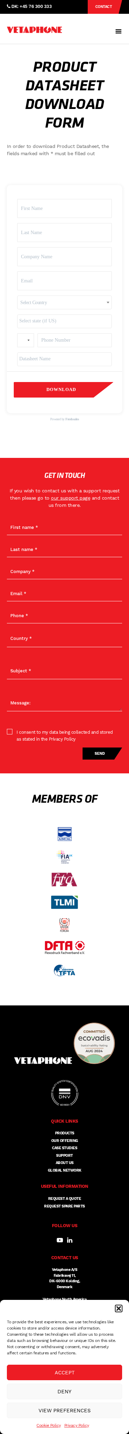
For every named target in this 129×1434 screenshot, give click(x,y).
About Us (65, 1163)
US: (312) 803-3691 (30, 19)
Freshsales (72, 419)
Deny (64, 1391)
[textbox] (64, 303)
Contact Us (103, 9)
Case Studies (64, 1148)
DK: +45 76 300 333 (31, 6)
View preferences (65, 1410)
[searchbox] (64, 321)
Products (64, 1133)
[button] (118, 1308)
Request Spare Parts (64, 1206)
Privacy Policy (76, 1425)
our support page (70, 498)
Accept (65, 1373)
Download (61, 389)
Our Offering (64, 1141)
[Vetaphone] (34, 30)
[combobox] (64, 302)
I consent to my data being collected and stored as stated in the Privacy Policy (65, 736)
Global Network (65, 1170)
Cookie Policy (48, 1425)
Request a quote (64, 1198)
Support (64, 1155)
